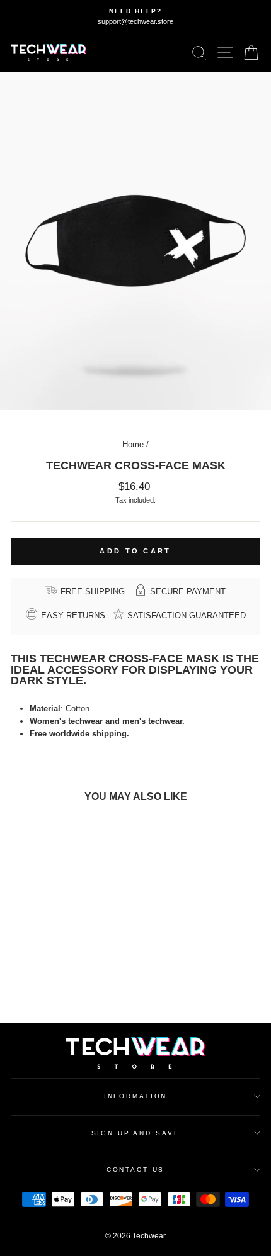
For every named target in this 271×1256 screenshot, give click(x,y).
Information (136, 1095)
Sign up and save (135, 1133)
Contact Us (136, 1169)
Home (133, 444)
